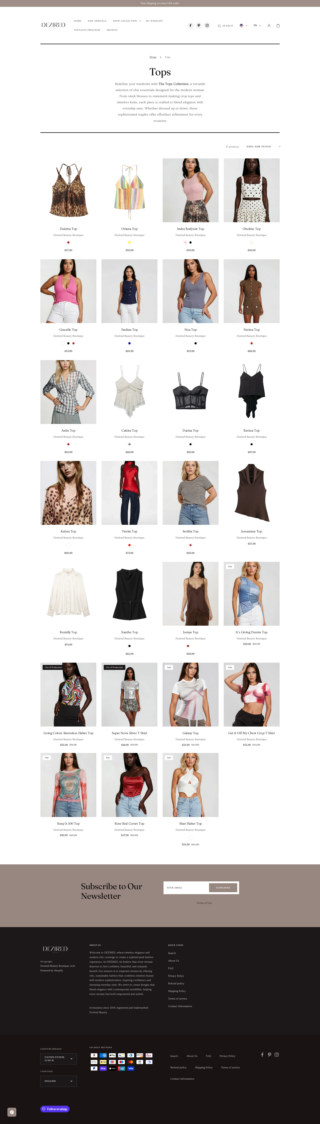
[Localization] (243, 25)
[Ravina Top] (252, 392)
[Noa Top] (191, 291)
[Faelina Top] (129, 291)
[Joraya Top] (191, 594)
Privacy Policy (176, 975)
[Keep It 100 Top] (68, 785)
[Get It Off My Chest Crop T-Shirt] (252, 695)
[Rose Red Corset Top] (129, 785)
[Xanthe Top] (129, 594)
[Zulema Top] (68, 190)
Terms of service (177, 998)
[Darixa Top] (191, 392)
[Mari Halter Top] (191, 785)
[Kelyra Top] (68, 493)
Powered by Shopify (51, 970)
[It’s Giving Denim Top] (252, 594)
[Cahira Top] (129, 392)
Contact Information (180, 1006)
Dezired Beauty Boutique (54, 965)
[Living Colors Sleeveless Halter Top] (68, 695)
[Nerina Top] (252, 291)
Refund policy (176, 983)
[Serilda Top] (191, 493)
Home (153, 57)
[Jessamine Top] (252, 493)
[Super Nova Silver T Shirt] (129, 695)
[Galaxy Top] (191, 695)
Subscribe (223, 887)
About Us (173, 960)
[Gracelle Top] (68, 291)
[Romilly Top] (68, 594)
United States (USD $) (54, 1059)
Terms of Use (204, 903)
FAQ (170, 968)
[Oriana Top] (129, 190)
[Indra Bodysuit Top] (191, 190)
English (50, 1081)
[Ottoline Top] (252, 190)
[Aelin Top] (68, 392)
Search (172, 953)
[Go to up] (314, 1118)
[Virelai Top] (129, 493)
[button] (225, 25)
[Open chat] (11, 1112)
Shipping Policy (177, 991)
